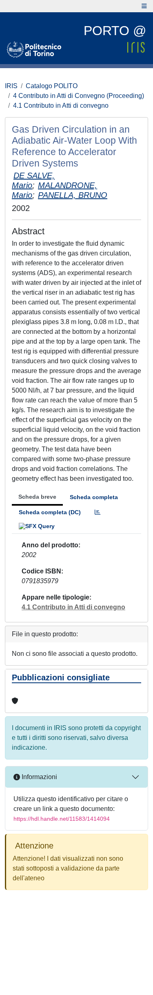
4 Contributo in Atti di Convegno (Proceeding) (78, 95)
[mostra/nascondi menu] (144, 6)
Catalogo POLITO (52, 85)
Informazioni (38, 776)
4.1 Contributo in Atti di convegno (61, 105)
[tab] (97, 512)
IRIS (11, 85)
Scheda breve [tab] (37, 496)
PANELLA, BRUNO (72, 195)
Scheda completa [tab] (94, 497)
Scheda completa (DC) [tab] (50, 512)
